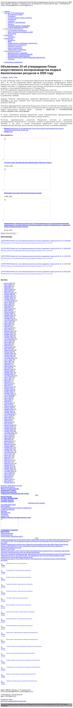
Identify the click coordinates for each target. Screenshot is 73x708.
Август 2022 (8, 360)
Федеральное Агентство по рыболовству (16, 563)
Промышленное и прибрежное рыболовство (22, 43)
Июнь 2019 (7, 419)
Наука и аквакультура (15, 48)
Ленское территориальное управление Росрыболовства (20, 653)
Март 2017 (7, 462)
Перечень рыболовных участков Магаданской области (11, 486)
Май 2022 (7, 364)
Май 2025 (7, 307)
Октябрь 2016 (8, 470)
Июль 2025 (7, 304)
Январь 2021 (8, 388)
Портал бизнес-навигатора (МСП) (12, 536)
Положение (11, 16)
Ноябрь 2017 (8, 449)
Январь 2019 (8, 427)
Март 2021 (7, 385)
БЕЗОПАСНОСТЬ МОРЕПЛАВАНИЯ (20, 54)
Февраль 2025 (9, 312)
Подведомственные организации (19, 25)
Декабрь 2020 (8, 390)
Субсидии (11, 59)
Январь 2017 (8, 465)
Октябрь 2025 (8, 299)
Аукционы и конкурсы (15, 46)
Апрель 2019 (8, 422)
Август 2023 (8, 340)
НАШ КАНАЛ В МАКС (38, 503)
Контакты (11, 24)
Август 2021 (8, 377)
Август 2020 (8, 396)
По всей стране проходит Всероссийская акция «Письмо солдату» (28, 162)
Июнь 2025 (7, 305)
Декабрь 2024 (8, 315)
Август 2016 (8, 473)
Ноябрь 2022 (8, 355)
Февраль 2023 (9, 350)
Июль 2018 (7, 436)
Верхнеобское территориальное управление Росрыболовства (22, 639)
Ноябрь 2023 (8, 336)
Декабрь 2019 (8, 409)
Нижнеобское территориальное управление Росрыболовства (22, 632)
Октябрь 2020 (8, 393)
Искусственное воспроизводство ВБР (20, 32)
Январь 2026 (8, 294)
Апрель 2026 (8, 289)
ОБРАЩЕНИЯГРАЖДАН (5, 513)
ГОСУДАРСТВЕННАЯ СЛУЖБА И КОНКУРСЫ (16, 508)
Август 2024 (8, 321)
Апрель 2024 (8, 328)
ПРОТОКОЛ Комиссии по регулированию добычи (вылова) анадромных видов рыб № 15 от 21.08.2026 (26, 243)
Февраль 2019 (9, 425)
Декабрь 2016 (8, 466)
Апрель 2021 (8, 383)
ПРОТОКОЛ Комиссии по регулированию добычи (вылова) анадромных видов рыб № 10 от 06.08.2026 (26, 273)
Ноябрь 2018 (8, 430)
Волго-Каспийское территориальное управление (18, 605)
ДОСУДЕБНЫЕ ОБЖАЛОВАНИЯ (19, 56)
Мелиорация (12, 33)
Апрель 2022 (8, 366)
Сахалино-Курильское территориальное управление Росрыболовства (24, 646)
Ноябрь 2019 (8, 411)
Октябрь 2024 (8, 318)
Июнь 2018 (7, 438)
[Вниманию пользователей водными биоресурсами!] (27, 189)
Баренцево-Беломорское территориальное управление (20, 611)
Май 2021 (7, 382)
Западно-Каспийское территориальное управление (19, 584)
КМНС (10, 41)
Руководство (12, 19)
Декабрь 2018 (8, 428)
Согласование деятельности (17, 30)
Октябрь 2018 (8, 431)
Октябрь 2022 (8, 356)
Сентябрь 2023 (9, 339)
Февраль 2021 (9, 387)
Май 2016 (7, 478)
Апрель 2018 (8, 441)
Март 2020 (7, 404)
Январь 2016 (8, 482)
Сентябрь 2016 (9, 471)
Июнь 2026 (7, 286)
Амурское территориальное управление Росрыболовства (21, 674)
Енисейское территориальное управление (17, 598)
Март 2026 (7, 291)
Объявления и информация (17, 49)
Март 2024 (7, 329)
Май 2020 (7, 401)
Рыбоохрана (8, 35)
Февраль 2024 (9, 331)
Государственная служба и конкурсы (20, 18)
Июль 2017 (7, 455)
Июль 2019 (7, 417)
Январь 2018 (8, 446)
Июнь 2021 (7, 380)
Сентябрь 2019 (9, 414)
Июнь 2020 (7, 399)
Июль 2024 (7, 323)
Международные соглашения (17, 53)
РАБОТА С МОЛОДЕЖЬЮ (16, 22)
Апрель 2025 (8, 309)
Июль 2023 (7, 342)
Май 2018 (7, 439)
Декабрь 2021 (8, 372)
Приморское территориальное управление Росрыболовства (21, 681)
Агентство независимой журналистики (13, 701)
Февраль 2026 (9, 293)
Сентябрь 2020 (9, 395)
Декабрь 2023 (8, 334)
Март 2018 (7, 442)
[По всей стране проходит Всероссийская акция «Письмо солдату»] (27, 159)
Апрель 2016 (8, 479)
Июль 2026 (7, 285)
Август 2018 (8, 435)
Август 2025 (8, 302)
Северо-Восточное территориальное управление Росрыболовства (23, 667)
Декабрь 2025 (8, 296)
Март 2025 (7, 310)
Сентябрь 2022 (9, 358)
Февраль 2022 (9, 369)
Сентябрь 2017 (9, 452)
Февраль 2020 (9, 406)
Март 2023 (7, 348)
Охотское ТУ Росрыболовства (14, 13)
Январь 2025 (8, 313)
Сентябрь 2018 (9, 433)
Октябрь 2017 (8, 450)
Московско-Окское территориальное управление (18, 577)
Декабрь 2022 (8, 353)
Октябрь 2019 (8, 412)
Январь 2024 (8, 332)
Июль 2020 (7, 398)
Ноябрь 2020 (8, 391)
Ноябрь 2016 (8, 468)
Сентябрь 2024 (9, 320)
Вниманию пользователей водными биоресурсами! (23, 193)
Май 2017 (7, 458)
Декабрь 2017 (8, 447)
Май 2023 (7, 345)
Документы (11, 37)
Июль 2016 (7, 474)
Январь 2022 (8, 371)
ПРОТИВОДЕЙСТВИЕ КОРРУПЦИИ (8, 505)
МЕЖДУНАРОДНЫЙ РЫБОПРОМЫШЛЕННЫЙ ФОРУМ (26, 57)
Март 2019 (7, 423)
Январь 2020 (8, 407)
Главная (7, 11)
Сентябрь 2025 (9, 301)
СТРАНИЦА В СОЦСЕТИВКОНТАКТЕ (9, 530)
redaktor (5, 77)
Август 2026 (8, 283)
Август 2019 (8, 415)
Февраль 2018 (9, 444)
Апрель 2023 (8, 347)
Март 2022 (7, 368)
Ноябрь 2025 (8, 297)
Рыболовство (8, 38)
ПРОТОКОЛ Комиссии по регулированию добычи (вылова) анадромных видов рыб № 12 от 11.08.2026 (26, 266)
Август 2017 (8, 454)
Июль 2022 (7, 361)
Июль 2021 (7, 379)
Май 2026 (7, 288)
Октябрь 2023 (8, 337)
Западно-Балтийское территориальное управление (19, 591)
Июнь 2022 (7, 363)
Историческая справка (15, 14)
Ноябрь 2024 (8, 316)
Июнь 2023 (7, 344)
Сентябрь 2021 (9, 376)
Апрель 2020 (8, 403)
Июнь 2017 (7, 457)
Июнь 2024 (7, 324)
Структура (11, 21)
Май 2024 (7, 326)
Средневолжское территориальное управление (18, 570)
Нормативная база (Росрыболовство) (7, 534)
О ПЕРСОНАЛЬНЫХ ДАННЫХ (18, 27)
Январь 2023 (8, 352)
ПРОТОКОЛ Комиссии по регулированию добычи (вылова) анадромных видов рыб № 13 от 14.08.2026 (26, 258)
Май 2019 (7, 420)
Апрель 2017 (8, 460)
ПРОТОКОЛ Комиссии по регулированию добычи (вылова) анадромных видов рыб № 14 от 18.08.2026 (26, 250)
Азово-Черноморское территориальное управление (19, 625)
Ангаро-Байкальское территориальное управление (19, 618)
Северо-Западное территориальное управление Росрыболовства (23, 660)
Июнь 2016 (7, 476)
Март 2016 (7, 481)
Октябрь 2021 (8, 374)
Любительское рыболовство (17, 45)
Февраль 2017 (9, 463)
